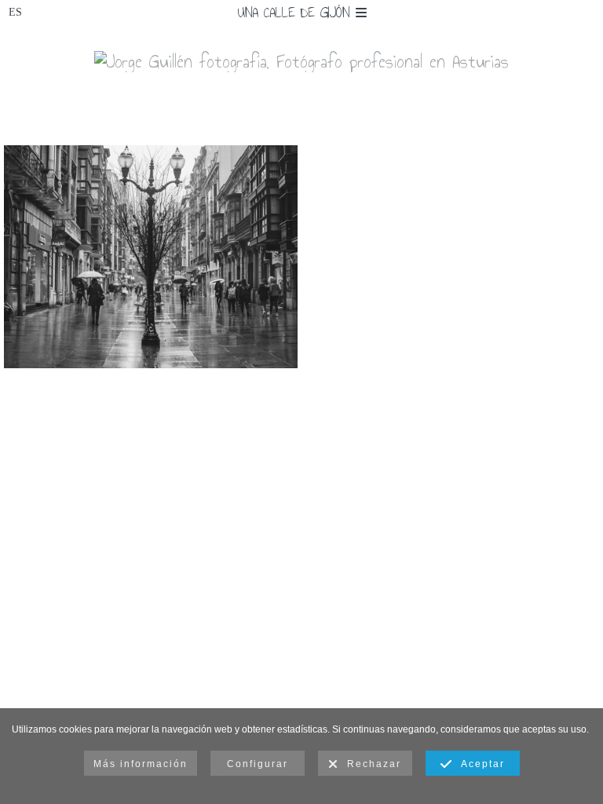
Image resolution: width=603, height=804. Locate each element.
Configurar (257, 763)
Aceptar (479, 763)
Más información (140, 763)
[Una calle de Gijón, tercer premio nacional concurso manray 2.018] (151, 256)
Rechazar (370, 763)
